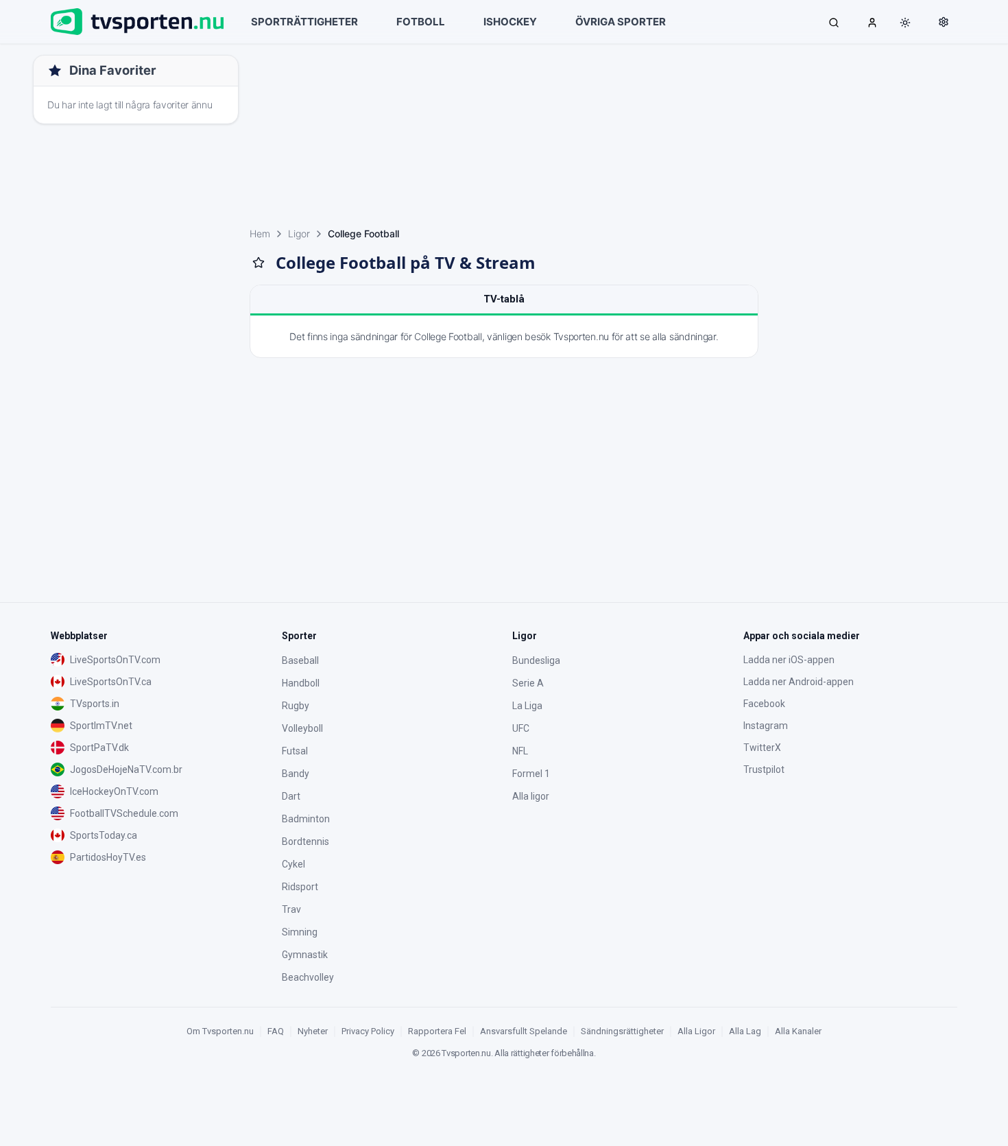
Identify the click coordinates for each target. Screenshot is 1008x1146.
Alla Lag (745, 1031)
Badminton (306, 818)
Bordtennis (305, 841)
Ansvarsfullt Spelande (523, 1031)
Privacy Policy (367, 1031)
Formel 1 (531, 773)
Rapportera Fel (437, 1031)
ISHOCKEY (510, 21)
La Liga (527, 705)
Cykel (293, 864)
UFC (520, 728)
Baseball (300, 660)
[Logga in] (872, 22)
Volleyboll (302, 728)
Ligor (299, 233)
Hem (260, 233)
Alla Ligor (696, 1031)
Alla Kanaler (798, 1031)
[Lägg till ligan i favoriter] (258, 263)
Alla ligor (530, 796)
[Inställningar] (943, 22)
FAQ (275, 1031)
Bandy (295, 773)
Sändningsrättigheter (622, 1031)
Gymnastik (305, 954)
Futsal (295, 750)
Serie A (528, 683)
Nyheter (313, 1031)
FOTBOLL (420, 21)
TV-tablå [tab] (504, 299)
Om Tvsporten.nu (220, 1031)
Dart (291, 796)
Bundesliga (536, 660)
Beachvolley (308, 977)
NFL (520, 750)
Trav (291, 909)
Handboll (301, 683)
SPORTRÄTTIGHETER (304, 21)
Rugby (295, 705)
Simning (299, 932)
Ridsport (300, 886)
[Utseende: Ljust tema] (905, 22)
